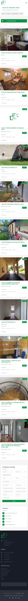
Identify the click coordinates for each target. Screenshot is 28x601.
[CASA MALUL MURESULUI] (14, 155)
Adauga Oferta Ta (4, 574)
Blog (2, 576)
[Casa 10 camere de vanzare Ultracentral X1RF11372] (14, 269)
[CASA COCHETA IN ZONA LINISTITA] (14, 39)
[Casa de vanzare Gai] (14, 309)
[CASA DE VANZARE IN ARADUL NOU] (14, 191)
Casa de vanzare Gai (8, 322)
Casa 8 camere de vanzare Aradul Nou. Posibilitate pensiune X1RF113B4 (13, 445)
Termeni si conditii (14, 595)
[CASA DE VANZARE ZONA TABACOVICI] (14, 79)
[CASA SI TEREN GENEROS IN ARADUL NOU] (14, 116)
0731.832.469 (8, 521)
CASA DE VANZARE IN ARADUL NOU (12, 204)
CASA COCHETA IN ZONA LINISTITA (12, 53)
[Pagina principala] (3, 2)
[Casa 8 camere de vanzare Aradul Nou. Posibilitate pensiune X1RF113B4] (14, 430)
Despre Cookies (20, 595)
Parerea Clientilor (4, 568)
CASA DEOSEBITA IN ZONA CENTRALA (13, 242)
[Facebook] (9, 598)
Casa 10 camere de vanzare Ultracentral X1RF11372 (10, 283)
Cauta (14, 501)
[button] (7, 472)
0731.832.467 (8, 516)
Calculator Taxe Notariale (5, 570)
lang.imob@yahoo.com (10, 524)
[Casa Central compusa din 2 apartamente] (14, 347)
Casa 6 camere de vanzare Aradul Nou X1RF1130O (13, 403)
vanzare (24, 30)
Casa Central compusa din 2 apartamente (11, 361)
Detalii (24, 56)
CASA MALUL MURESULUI (9, 167)
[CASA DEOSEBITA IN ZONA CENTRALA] (14, 229)
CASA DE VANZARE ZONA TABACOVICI (13, 92)
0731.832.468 (8, 518)
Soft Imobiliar (18, 593)
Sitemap (2, 578)
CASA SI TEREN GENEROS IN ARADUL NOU (12, 128)
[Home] (4, 536)
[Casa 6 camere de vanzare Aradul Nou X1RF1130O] (14, 388)
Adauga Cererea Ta (4, 572)
